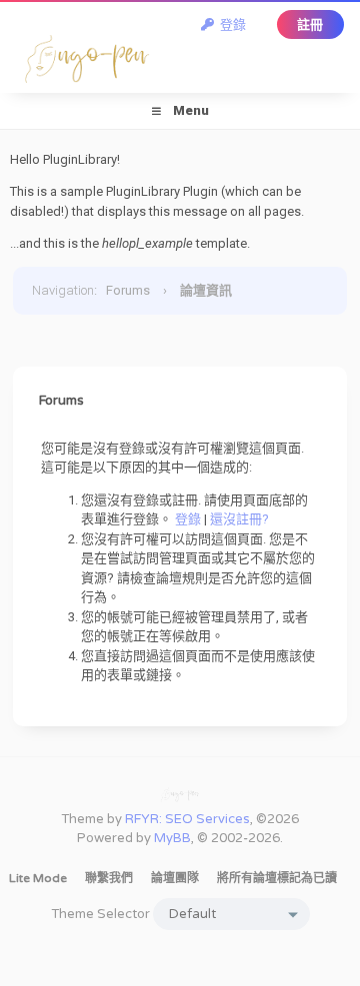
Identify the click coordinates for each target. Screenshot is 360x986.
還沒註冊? (239, 518)
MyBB (172, 838)
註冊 (310, 24)
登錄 (230, 24)
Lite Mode (38, 878)
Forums (128, 290)
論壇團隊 (175, 878)
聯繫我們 (109, 878)
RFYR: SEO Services (187, 819)
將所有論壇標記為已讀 (277, 878)
